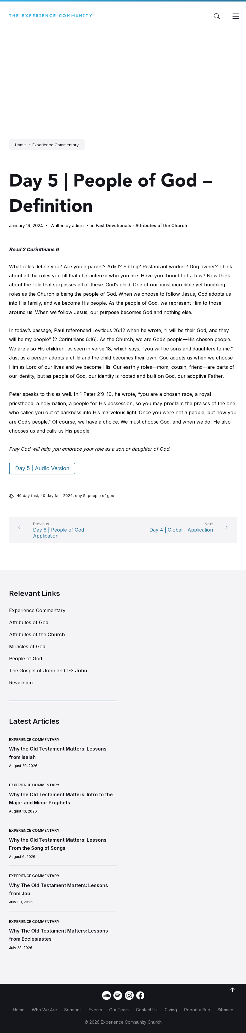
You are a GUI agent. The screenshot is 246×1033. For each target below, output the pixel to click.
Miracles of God (27, 646)
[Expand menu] (236, 16)
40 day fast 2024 (56, 495)
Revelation (21, 683)
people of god (101, 495)
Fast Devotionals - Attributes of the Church (141, 225)
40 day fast (27, 495)
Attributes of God (28, 622)
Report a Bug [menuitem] (197, 1009)
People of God (25, 658)
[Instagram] (129, 995)
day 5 (80, 495)
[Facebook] (140, 998)
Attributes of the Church (37, 634)
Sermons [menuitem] (73, 1009)
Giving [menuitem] (171, 1009)
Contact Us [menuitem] (147, 1009)
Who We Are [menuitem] (44, 1009)
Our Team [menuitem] (119, 1009)
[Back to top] (232, 989)
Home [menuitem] (19, 1009)
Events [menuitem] (95, 1009)
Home (20, 144)
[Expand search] (217, 16)
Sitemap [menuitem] (225, 1009)
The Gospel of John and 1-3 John (48, 671)
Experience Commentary (55, 144)
